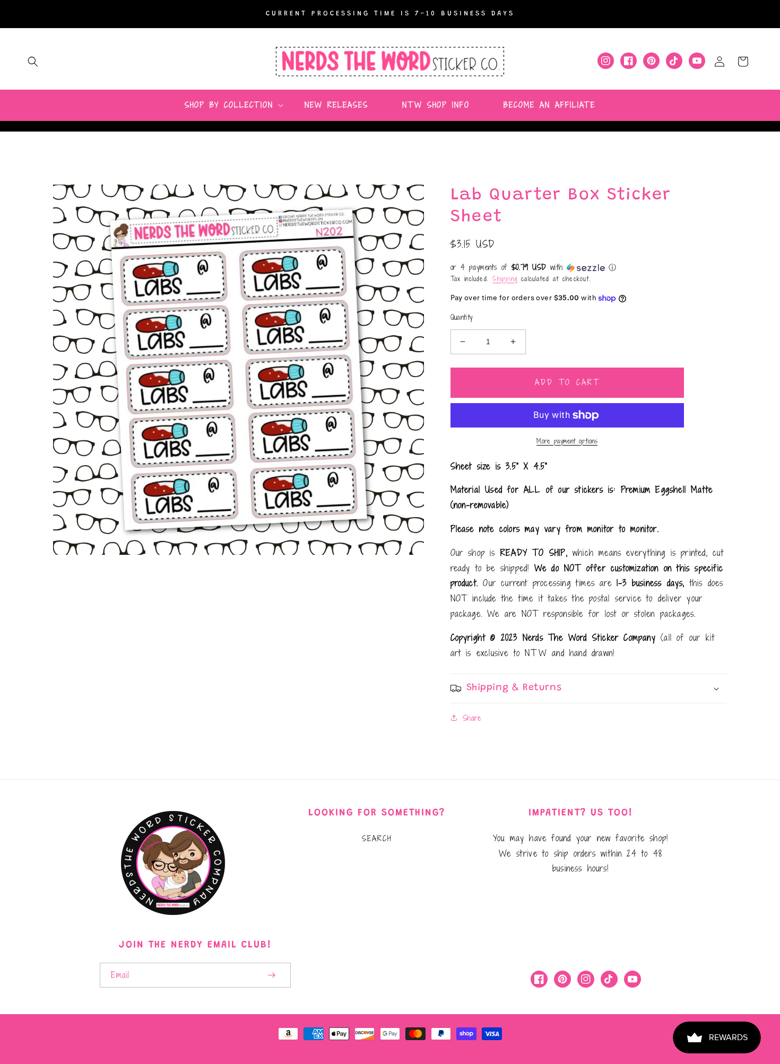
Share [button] (472, 717)
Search (377, 838)
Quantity (461, 317)
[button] (33, 61)
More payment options (566, 441)
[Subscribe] (271, 975)
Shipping (504, 278)
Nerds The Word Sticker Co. (320, 1047)
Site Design (423, 1047)
